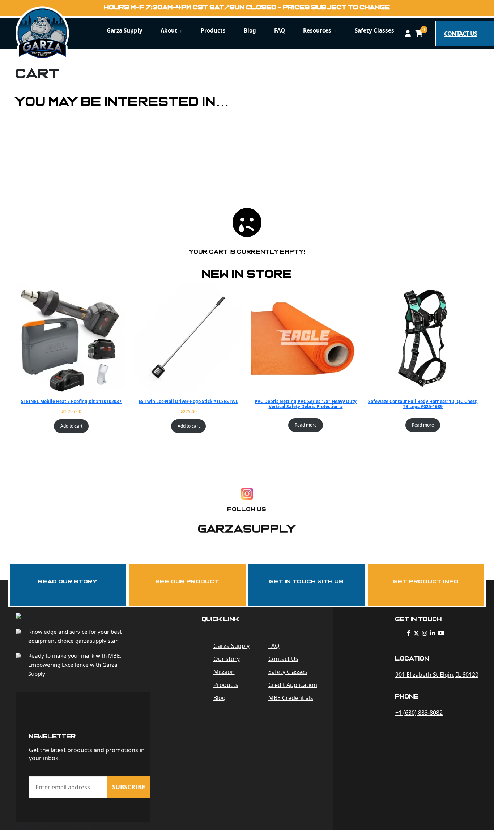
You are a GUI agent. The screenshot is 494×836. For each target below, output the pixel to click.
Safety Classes (374, 30)
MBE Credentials (290, 698)
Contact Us (283, 659)
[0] (418, 33)
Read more (306, 425)
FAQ (279, 30)
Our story (226, 659)
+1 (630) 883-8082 (419, 713)
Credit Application (292, 685)
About (170, 30)
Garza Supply (124, 30)
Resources (318, 30)
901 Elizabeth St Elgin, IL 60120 (436, 675)
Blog (250, 30)
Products (213, 30)
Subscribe (128, 787)
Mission (224, 672)
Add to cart (71, 426)
